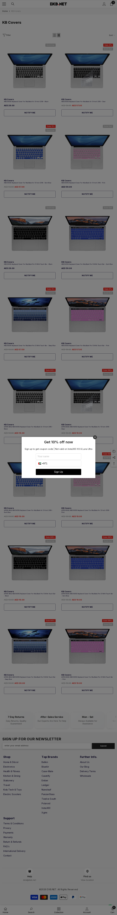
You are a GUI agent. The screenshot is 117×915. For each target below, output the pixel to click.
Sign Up (58, 472)
